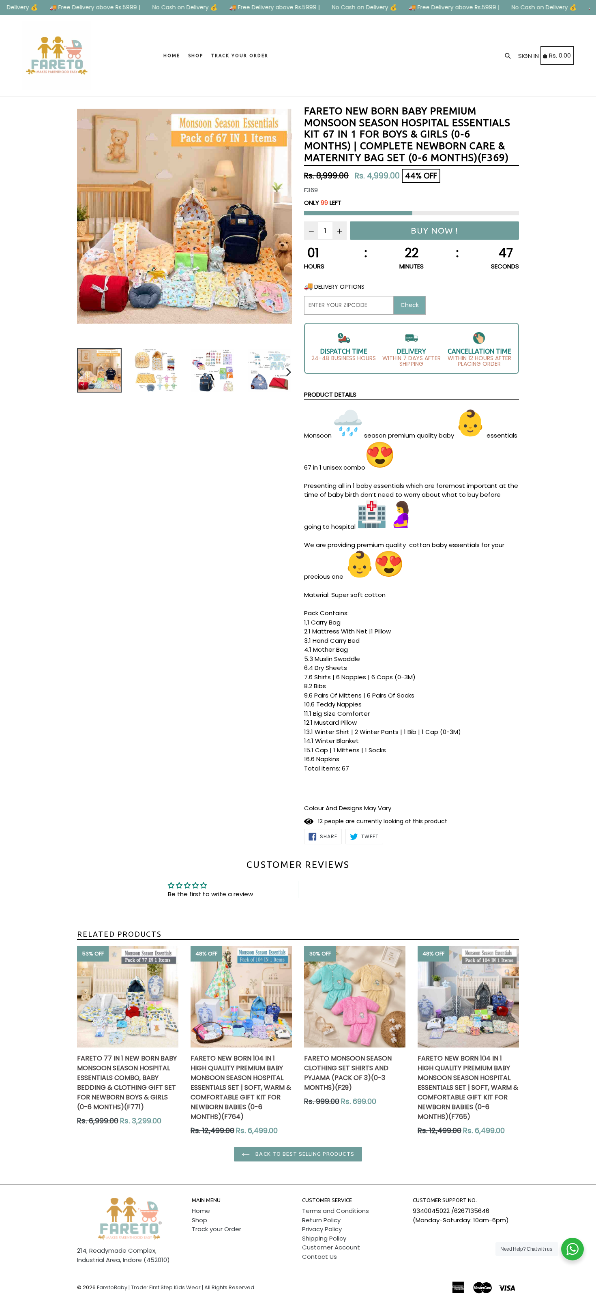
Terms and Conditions (335, 1210)
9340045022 (431, 1210)
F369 (311, 190)
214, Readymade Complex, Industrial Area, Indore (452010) (123, 1255)
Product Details (330, 394)
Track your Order (239, 55)
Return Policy (321, 1220)
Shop (195, 55)
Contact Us (319, 1256)
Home (171, 55)
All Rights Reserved (229, 1287)
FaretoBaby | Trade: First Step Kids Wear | (150, 1287)
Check (410, 305)
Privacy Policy (322, 1229)
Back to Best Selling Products (304, 1154)
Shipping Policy (324, 1238)
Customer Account (331, 1247)
